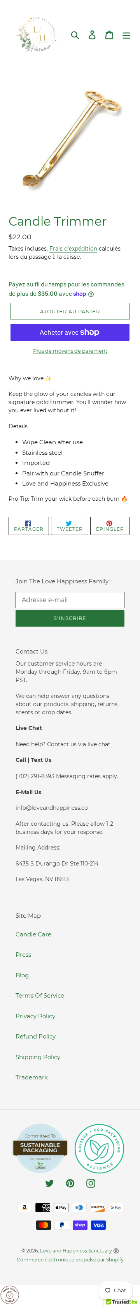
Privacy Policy (35, 1016)
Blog (22, 975)
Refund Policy (36, 1036)
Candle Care (33, 934)
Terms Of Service (40, 995)
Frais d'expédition (73, 248)
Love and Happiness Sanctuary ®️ (79, 1251)
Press (23, 954)
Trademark (32, 1077)
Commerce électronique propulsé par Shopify (70, 1260)
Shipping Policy (38, 1057)
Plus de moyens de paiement (70, 351)
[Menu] (126, 35)
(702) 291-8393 (36, 776)
